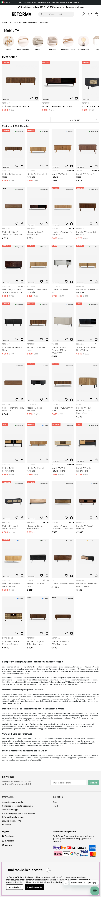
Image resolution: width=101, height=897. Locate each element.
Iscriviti (93, 782)
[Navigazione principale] (4, 14)
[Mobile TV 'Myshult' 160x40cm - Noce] (38, 616)
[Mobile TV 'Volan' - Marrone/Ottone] (13, 616)
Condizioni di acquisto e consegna (17, 805)
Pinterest (9, 845)
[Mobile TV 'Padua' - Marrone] (87, 500)
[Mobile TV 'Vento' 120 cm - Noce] (87, 206)
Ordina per (75, 120)
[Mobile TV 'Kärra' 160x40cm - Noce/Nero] (63, 500)
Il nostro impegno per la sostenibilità (18, 813)
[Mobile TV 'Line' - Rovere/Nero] (13, 443)
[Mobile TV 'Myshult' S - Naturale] (38, 149)
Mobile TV (44, 22)
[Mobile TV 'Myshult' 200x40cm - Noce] (63, 616)
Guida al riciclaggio (10, 809)
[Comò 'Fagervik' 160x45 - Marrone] (13, 382)
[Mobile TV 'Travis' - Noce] (63, 558)
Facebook (9, 836)
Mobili (13, 22)
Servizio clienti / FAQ (11, 820)
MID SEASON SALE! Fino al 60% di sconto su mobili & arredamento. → (50, 2)
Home (4, 22)
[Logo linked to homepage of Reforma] (21, 14)
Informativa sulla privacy (13, 817)
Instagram (9, 840)
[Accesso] (83, 14)
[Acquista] (36, 98)
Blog (55, 802)
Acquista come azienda (12, 802)
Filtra (26, 120)
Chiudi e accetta (34, 887)
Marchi (56, 805)
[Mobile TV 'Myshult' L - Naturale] (38, 443)
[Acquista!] (22, 166)
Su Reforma (7, 824)
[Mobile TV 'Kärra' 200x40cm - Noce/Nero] (13, 206)
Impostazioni (15, 887)
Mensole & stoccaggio (28, 22)
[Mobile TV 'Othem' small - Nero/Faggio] (87, 558)
